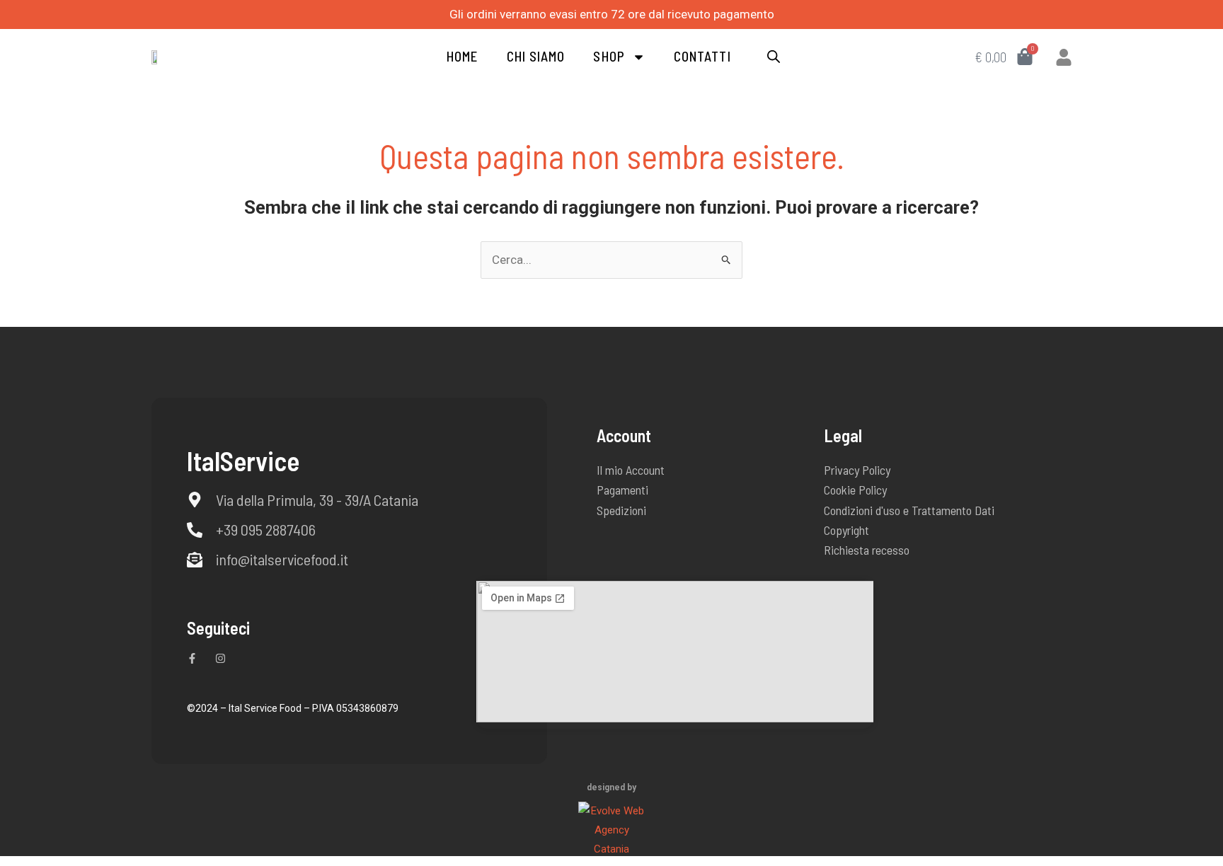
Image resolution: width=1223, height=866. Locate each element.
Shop (608, 56)
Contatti (702, 56)
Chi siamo (536, 56)
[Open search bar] (773, 57)
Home (462, 56)
